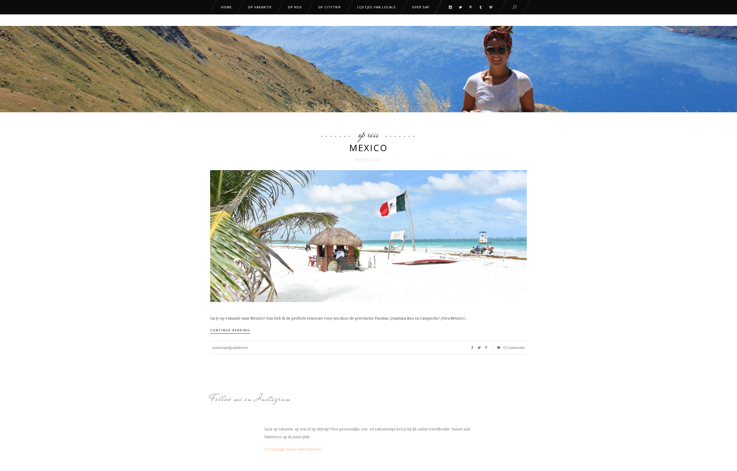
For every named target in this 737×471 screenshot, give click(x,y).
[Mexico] (368, 235)
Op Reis (368, 134)
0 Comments (513, 347)
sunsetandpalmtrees (230, 347)
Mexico (368, 148)
